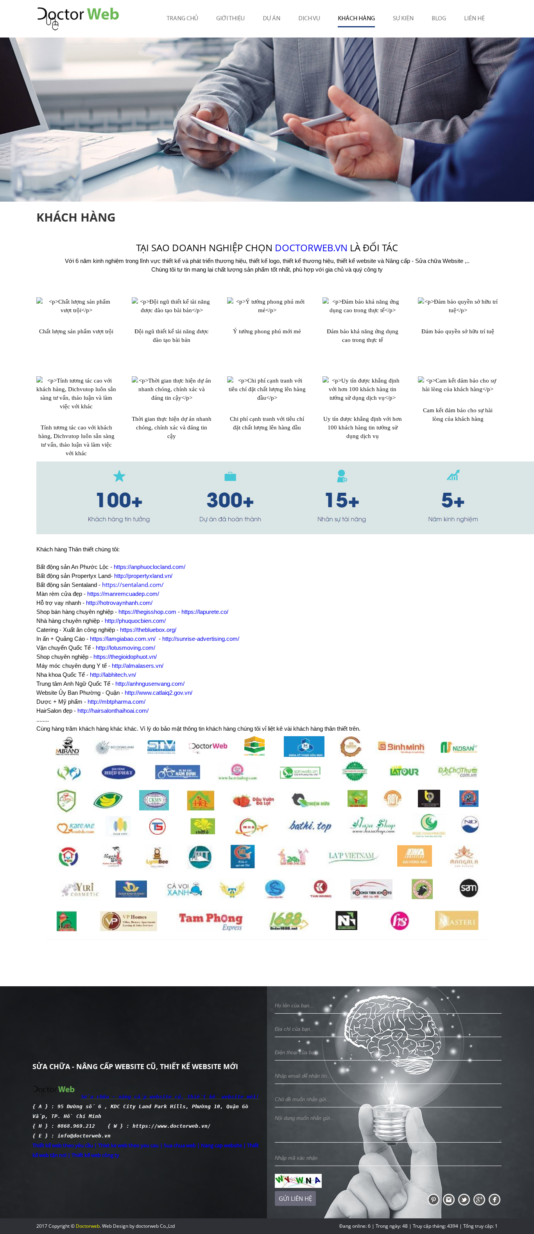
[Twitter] (464, 1198)
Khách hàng (356, 19)
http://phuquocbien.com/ (135, 620)
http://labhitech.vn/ (113, 674)
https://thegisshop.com (147, 611)
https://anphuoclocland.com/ (149, 566)
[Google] (479, 1198)
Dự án (271, 19)
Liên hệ (474, 19)
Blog (439, 19)
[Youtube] (449, 1198)
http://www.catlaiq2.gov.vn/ (158, 692)
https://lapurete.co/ (204, 611)
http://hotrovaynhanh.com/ (119, 602)
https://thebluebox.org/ (148, 629)
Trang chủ (182, 19)
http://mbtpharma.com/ (116, 701)
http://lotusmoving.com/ (125, 647)
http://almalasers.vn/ (137, 665)
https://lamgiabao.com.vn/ (123, 638)
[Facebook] (494, 1198)
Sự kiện (403, 19)
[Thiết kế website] (434, 1198)
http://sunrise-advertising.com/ (200, 638)
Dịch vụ (309, 19)
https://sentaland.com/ (133, 584)
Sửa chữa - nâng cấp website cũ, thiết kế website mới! (170, 1097)
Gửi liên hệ (295, 1198)
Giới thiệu (230, 19)
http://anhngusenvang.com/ (150, 683)
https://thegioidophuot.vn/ (125, 656)
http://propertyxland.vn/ (143, 575)
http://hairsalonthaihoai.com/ (113, 710)
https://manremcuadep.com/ (123, 593)
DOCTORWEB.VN (311, 247)
